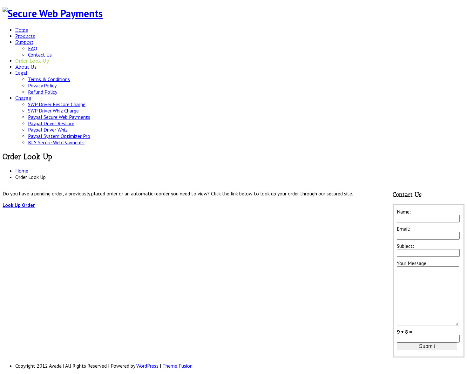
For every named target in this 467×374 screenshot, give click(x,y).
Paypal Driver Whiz (48, 129)
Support (24, 42)
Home (21, 30)
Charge (23, 98)
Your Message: (412, 263)
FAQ (32, 48)
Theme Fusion (177, 366)
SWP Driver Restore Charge (56, 104)
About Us (26, 67)
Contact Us (40, 54)
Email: (403, 229)
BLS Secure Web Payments (56, 142)
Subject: (405, 246)
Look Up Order (19, 205)
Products (25, 36)
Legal (21, 73)
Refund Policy (42, 92)
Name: (404, 211)
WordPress (147, 366)
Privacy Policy (42, 85)
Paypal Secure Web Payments (59, 117)
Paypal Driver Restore (51, 123)
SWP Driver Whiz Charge (53, 110)
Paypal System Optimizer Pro (59, 136)
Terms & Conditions (49, 79)
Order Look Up (32, 61)
